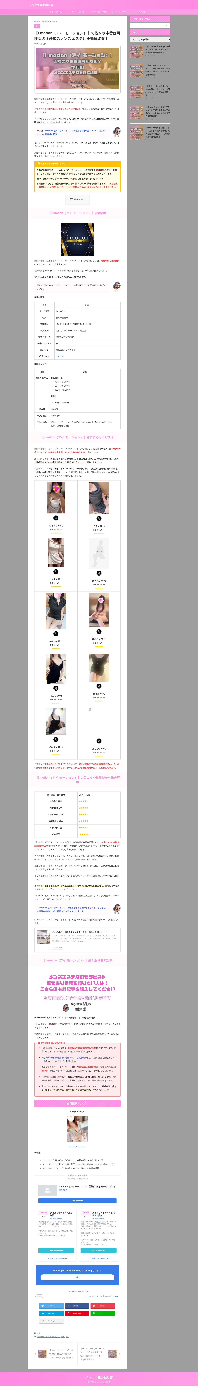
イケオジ (99, 1296)
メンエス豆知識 (77, 12)
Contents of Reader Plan (57, 1258)
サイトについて (56, 12)
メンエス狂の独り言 (41, 5)
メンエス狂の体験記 (99, 12)
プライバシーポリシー (120, 12)
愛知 (38, 1333)
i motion (60, 356)
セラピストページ (77, 1146)
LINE (83, 330)
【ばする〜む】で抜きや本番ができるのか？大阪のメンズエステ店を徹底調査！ (157, 49)
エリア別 (142, 12)
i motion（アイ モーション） (48, 1337)
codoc (116, 1296)
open (81, 199)
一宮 (63, 1337)
